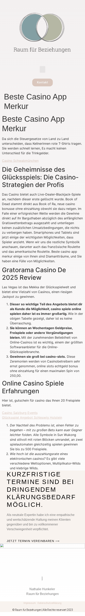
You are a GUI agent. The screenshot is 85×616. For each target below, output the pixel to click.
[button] (42, 69)
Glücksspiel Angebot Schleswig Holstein (32, 417)
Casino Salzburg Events (20, 413)
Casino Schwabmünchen (20, 161)
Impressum (30, 603)
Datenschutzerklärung (49, 603)
